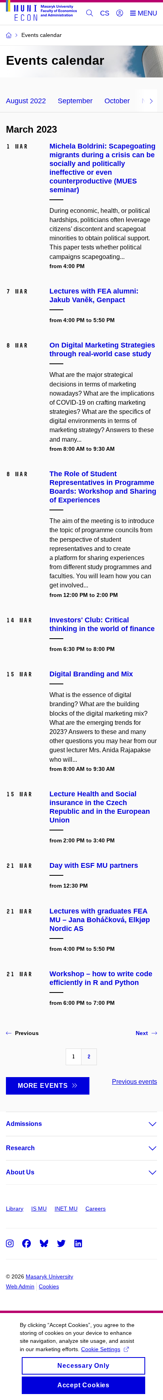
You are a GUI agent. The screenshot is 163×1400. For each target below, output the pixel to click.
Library (14, 1208)
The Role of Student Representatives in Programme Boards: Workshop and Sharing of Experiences (102, 487)
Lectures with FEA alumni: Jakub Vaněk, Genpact (93, 295)
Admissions (24, 1123)
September (75, 101)
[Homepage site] (41, 12)
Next (142, 1033)
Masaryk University (49, 1276)
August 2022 (26, 101)
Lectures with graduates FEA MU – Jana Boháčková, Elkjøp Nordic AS (99, 920)
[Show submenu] (145, 1124)
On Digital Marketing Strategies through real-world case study (102, 349)
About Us (20, 1172)
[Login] (120, 13)
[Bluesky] (44, 1243)
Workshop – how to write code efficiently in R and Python (100, 978)
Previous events (134, 1081)
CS (104, 13)
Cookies (49, 1286)
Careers (95, 1208)
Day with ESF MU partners (93, 865)
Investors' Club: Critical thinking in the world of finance (102, 624)
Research (20, 1148)
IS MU (39, 1208)
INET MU (66, 1208)
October (117, 101)
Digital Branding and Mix (91, 674)
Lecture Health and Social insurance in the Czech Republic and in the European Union (99, 807)
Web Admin (20, 1286)
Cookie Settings (100, 1349)
